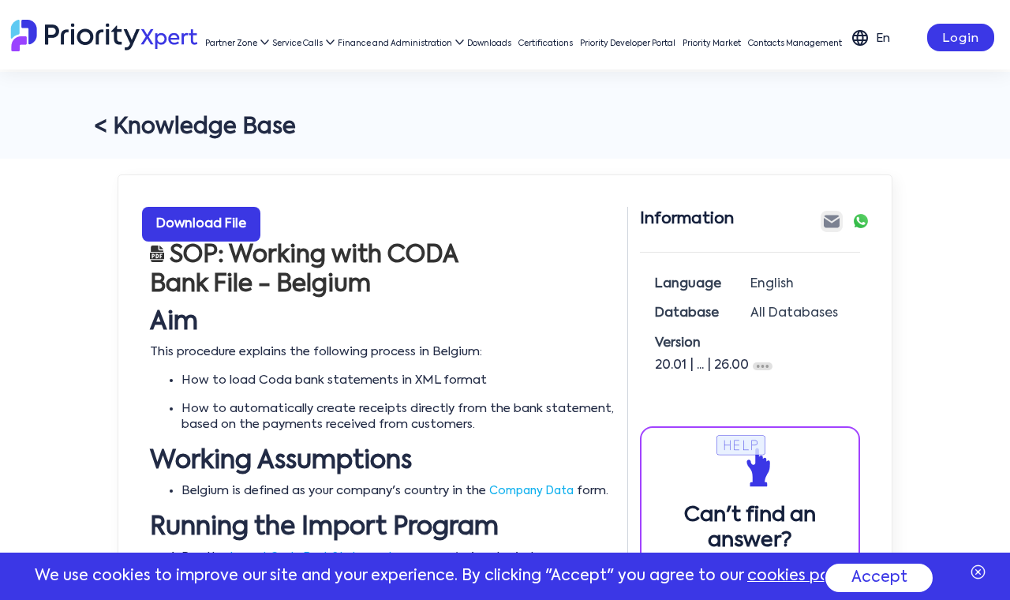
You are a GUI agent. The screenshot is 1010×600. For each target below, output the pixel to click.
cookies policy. (802, 575)
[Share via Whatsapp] (860, 221)
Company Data (531, 491)
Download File (201, 224)
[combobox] (885, 37)
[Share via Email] (832, 221)
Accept (879, 577)
